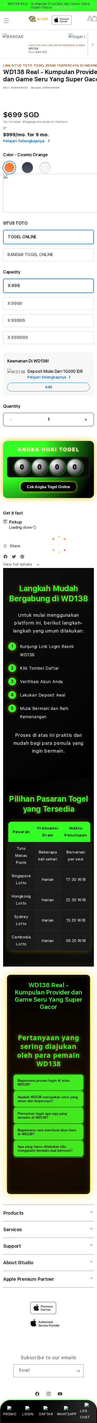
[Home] (38, 18)
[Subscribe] (77, 1370)
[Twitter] (15, 557)
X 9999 (15, 303)
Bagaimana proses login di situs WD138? (44, 1082)
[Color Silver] (45, 167)
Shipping (29, 121)
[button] (6, 20)
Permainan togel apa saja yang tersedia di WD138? (42, 1115)
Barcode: (36, 87)
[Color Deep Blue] (27, 167)
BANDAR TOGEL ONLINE (30, 254)
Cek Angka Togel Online (48, 487)
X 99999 (16, 320)
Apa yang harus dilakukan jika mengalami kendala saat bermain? (45, 1148)
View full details (18, 564)
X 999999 (18, 337)
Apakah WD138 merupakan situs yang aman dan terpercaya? (48, 1099)
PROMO (9, 1414)
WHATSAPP (66, 1414)
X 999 (14, 285)
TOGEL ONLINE (22, 236)
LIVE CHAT (84, 1414)
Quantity (11, 406)
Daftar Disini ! (64, 7)
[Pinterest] (23, 557)
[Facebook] (6, 557)
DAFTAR (46, 1414)
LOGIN (27, 1414)
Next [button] (92, 5)
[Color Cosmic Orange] (9, 167)
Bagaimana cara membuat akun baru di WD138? (47, 1132)
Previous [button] (5, 5)
